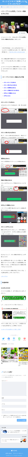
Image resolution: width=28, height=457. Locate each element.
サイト (3, 409)
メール (3, 403)
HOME (15, 450)
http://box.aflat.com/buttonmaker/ (17, 52)
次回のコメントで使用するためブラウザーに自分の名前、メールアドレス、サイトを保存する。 (14, 416)
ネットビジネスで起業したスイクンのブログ (14, 2)
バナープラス (4, 276)
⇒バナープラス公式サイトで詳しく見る (11, 329)
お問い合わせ (9, 453)
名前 (3, 398)
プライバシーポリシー (18, 453)
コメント (4, 380)
